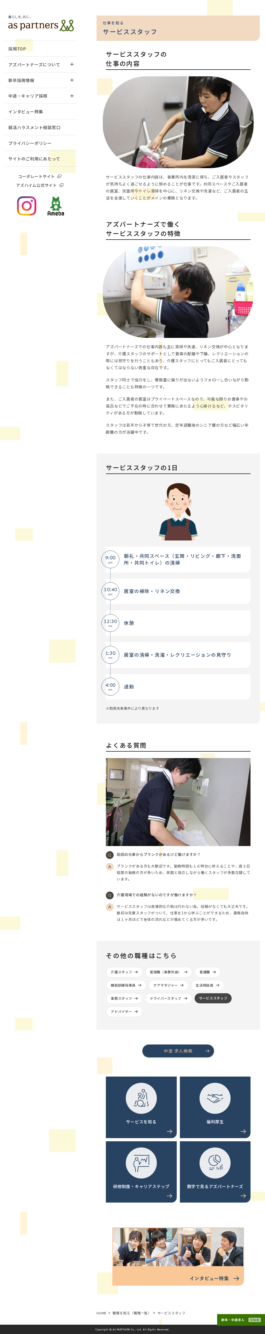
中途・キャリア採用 (27, 96)
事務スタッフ (121, 998)
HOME (102, 1312)
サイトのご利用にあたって (34, 158)
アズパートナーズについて (34, 64)
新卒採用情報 (21, 80)
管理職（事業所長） (166, 971)
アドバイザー (121, 1011)
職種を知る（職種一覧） (132, 1312)
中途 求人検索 (178, 1051)
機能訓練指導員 (123, 985)
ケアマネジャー (165, 985)
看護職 (205, 971)
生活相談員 (204, 985)
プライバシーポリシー (30, 143)
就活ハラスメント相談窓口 (34, 127)
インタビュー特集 (25, 111)
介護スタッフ (121, 971)
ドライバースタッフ (165, 998)
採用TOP (17, 49)
